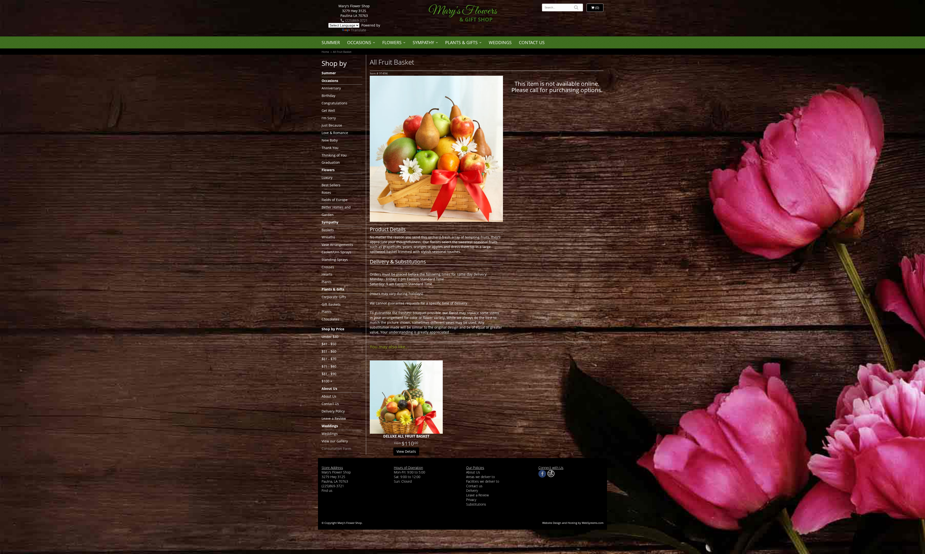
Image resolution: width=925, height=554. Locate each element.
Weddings (500, 42)
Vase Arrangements (337, 244)
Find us (327, 490)
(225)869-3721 (356, 20)
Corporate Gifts (334, 297)
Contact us (474, 486)
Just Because (332, 125)
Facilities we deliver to (482, 481)
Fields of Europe (335, 199)
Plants (326, 281)
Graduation (331, 162)
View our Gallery (335, 441)
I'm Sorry (329, 118)
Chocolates (330, 319)
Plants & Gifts (461, 42)
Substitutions (476, 504)
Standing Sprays (335, 259)
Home (325, 52)
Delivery (472, 490)
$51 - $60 (329, 351)
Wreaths (328, 237)
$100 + (327, 381)
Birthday (328, 95)
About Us (329, 396)
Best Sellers (331, 185)
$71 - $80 (329, 366)
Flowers (392, 42)
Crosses (328, 267)
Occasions (359, 42)
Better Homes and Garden (336, 211)
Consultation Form (336, 448)
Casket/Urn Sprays (336, 252)
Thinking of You (334, 155)
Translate (358, 30)
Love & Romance (335, 132)
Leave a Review (334, 418)
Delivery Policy (333, 411)
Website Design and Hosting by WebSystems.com (572, 523)
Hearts (327, 274)
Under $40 (330, 336)
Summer (331, 42)
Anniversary (331, 88)
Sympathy (423, 42)
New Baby (330, 140)
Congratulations (334, 103)
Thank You (330, 147)
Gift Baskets (331, 304)
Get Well (328, 110)
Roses (326, 192)
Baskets (328, 230)
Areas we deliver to (480, 476)
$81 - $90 (329, 374)
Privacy (471, 499)
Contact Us (532, 42)
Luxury (327, 177)
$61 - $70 (329, 359)
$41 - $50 (329, 344)
